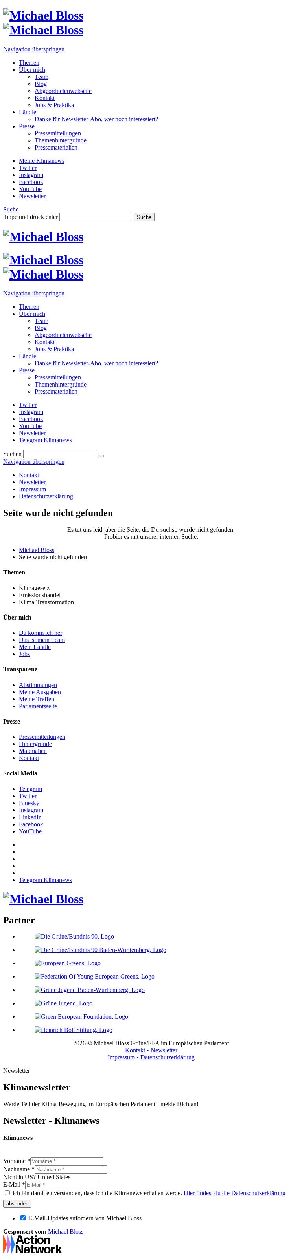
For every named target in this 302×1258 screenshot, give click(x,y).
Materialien (33, 751)
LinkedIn (30, 817)
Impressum (32, 489)
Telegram (30, 789)
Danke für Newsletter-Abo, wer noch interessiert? (96, 119)
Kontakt (45, 98)
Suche (10, 209)
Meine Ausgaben (40, 692)
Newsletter (32, 482)
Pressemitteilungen (58, 133)
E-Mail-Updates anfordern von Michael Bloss (85, 1218)
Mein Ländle (35, 647)
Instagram (31, 810)
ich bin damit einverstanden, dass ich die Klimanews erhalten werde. (148, 1193)
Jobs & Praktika (54, 105)
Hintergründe (35, 743)
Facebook (31, 824)
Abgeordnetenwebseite (63, 91)
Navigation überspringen (33, 49)
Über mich (32, 69)
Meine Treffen (36, 699)
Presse (27, 126)
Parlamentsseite (38, 706)
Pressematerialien (56, 147)
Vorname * (16, 1161)
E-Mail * (14, 1184)
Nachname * (19, 1169)
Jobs (24, 654)
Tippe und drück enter (30, 216)
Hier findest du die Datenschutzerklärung (234, 1193)
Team (41, 76)
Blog (41, 83)
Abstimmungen (38, 685)
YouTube (30, 831)
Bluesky (29, 803)
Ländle (27, 112)
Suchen (12, 453)
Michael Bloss (36, 550)
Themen (29, 62)
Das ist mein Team (42, 639)
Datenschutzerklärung (46, 496)
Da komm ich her (40, 632)
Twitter (28, 796)
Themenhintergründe (61, 140)
